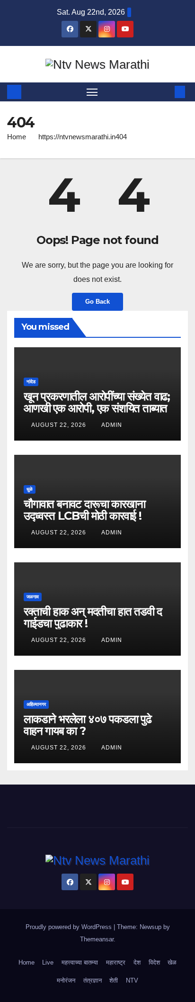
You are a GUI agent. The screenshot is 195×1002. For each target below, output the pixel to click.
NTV (132, 980)
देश (137, 962)
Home (16, 137)
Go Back (97, 301)
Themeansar (97, 939)
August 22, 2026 (59, 425)
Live (47, 962)
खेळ (172, 962)
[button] (165, 92)
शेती (113, 980)
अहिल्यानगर (36, 704)
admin (111, 425)
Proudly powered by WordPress (70, 926)
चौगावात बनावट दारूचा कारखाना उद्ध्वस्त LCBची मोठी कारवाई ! (84, 510)
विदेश (154, 962)
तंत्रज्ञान (92, 980)
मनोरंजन (66, 980)
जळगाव (33, 596)
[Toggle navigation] (92, 92)
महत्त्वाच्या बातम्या (80, 962)
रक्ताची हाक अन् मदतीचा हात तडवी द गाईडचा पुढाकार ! (93, 617)
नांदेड (31, 381)
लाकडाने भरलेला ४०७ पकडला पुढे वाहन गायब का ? (87, 725)
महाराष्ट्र (115, 962)
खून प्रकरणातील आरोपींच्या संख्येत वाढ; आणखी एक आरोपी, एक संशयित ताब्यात (97, 402)
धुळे (30, 489)
